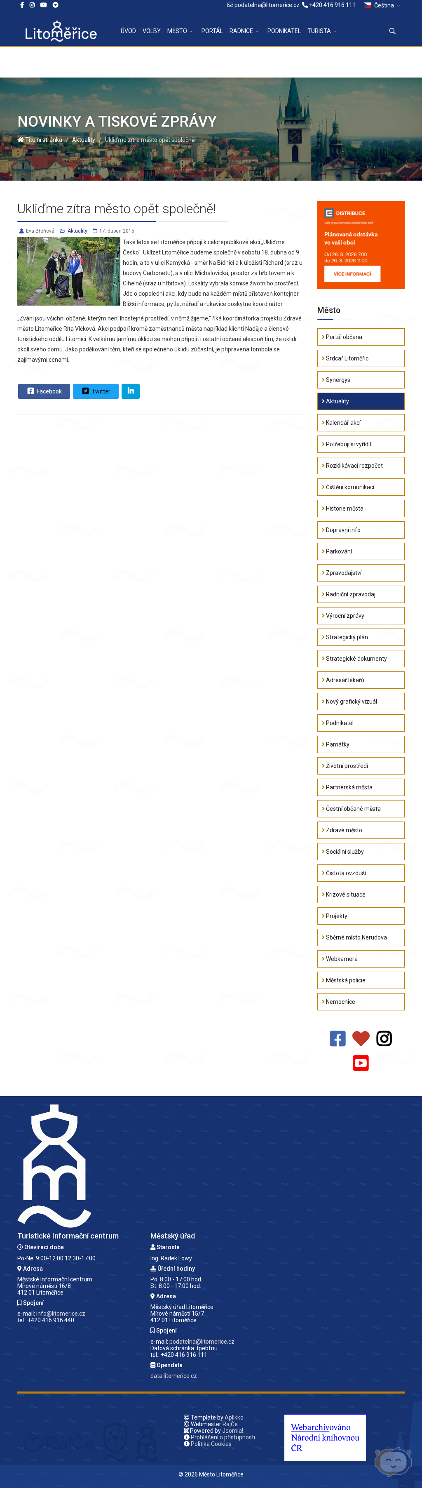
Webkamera (341, 959)
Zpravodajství (343, 573)
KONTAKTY (135, 62)
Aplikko (234, 1417)
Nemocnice (340, 1001)
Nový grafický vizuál (351, 701)
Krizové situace (345, 894)
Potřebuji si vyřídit (348, 444)
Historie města (344, 508)
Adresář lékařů (344, 680)
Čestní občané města (353, 808)
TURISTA (319, 31)
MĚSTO (177, 31)
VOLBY (152, 31)
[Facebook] (56, 5)
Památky (337, 744)
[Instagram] (32, 5)
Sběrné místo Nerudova (356, 937)
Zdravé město (343, 830)
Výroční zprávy (344, 615)
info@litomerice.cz (60, 1313)
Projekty (336, 916)
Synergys (337, 380)
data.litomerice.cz (173, 1376)
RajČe (230, 1424)
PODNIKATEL (284, 31)
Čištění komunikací (349, 487)
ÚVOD (128, 31)
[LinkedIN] (131, 391)
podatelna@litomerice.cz (267, 5)
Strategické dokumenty (356, 658)
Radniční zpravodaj (350, 594)
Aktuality (77, 231)
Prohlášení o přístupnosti (223, 1437)
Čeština (384, 5)
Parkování (338, 551)
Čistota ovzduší (345, 873)
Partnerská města (349, 787)
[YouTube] (360, 1063)
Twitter (100, 391)
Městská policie (345, 980)
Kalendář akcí (343, 422)
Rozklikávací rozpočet (354, 465)
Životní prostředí (346, 766)
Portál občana (343, 337)
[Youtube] (43, 5)
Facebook (48, 391)
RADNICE (241, 31)
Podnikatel (339, 723)
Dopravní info (343, 530)
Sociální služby (344, 851)
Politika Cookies (211, 1444)
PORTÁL (212, 31)
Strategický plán (346, 637)
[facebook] (22, 5)
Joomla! (232, 1430)
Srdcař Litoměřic (346, 358)
